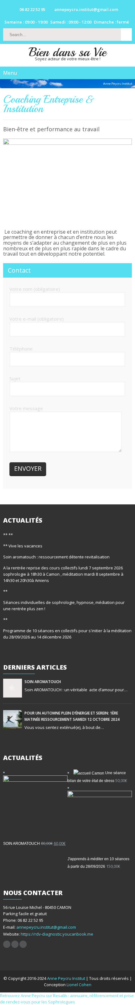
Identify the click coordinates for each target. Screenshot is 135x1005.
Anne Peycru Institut (66, 978)
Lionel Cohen (79, 984)
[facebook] (6, 944)
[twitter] (23, 944)
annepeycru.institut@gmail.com (46, 927)
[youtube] (15, 944)
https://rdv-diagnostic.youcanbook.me (56, 934)
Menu (10, 72)
